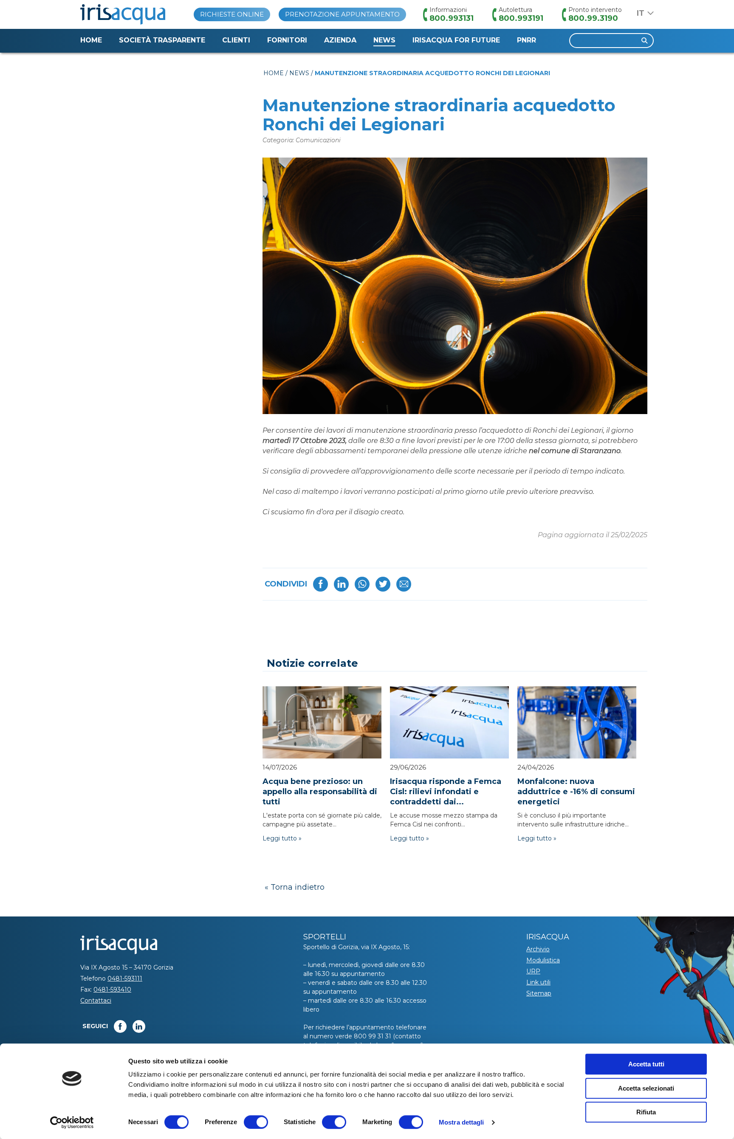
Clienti (236, 40)
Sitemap (538, 993)
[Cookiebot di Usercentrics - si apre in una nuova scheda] (72, 1122)
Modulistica (543, 960)
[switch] (256, 1122)
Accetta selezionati (646, 1088)
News (384, 40)
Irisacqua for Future (456, 40)
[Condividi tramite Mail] (403, 584)
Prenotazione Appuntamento (342, 14)
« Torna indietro (295, 887)
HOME (273, 73)
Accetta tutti (646, 1064)
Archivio (538, 949)
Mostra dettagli (461, 1122)
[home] (122, 14)
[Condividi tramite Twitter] (382, 584)
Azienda (340, 40)
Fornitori (287, 40)
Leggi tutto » (282, 838)
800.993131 (451, 18)
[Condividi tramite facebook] (320, 584)
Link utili (538, 982)
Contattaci (95, 1000)
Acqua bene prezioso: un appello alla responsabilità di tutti (320, 791)
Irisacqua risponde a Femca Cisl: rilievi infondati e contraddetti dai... (445, 791)
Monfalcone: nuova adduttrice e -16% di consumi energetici (576, 791)
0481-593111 (124, 978)
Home (91, 40)
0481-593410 (112, 989)
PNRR (526, 40)
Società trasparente (162, 40)
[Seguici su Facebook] (120, 1026)
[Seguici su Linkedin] (139, 1026)
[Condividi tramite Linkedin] (341, 584)
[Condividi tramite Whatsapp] (362, 584)
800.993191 (521, 18)
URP (533, 971)
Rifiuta (646, 1112)
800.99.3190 (593, 18)
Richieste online (232, 14)
